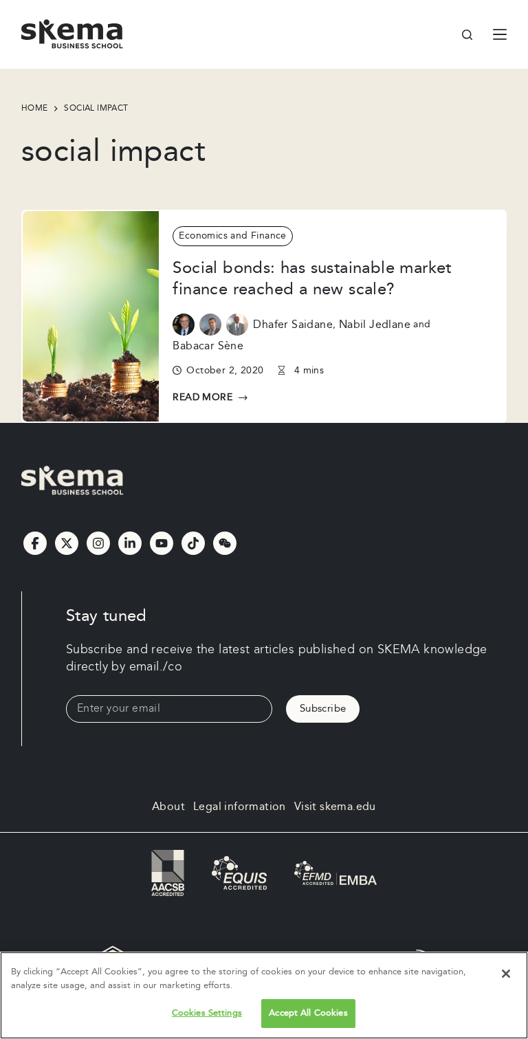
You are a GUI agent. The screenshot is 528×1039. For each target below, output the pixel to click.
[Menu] (500, 34)
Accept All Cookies (308, 1013)
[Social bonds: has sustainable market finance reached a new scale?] (91, 316)
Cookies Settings (207, 1013)
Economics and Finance (232, 235)
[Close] (506, 974)
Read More (205, 398)
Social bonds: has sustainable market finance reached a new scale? (312, 279)
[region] (264, 995)
